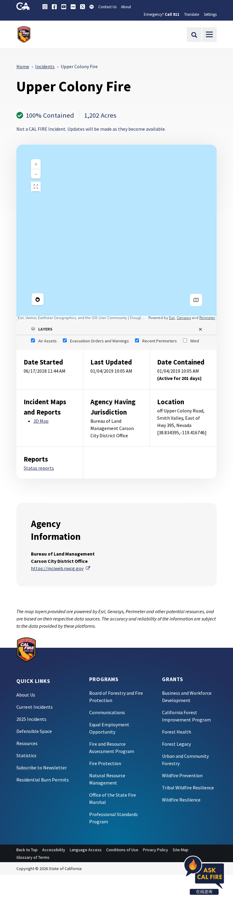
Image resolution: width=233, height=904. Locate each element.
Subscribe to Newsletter (41, 768)
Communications (107, 712)
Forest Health (176, 732)
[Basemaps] (196, 300)
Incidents (45, 66)
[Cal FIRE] (26, 649)
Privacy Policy (155, 849)
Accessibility (53, 849)
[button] (116, 329)
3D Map (41, 421)
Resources (27, 743)
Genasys (184, 318)
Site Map (180, 849)
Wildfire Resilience (181, 800)
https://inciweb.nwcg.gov (60, 568)
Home (22, 66)
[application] (116, 233)
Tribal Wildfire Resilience (188, 788)
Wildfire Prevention (182, 775)
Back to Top (27, 849)
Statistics (26, 755)
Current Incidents (34, 707)
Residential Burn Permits (42, 780)
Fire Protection (105, 763)
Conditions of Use (122, 849)
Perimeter (207, 318)
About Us (25, 695)
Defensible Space (34, 731)
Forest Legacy (176, 744)
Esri (172, 318)
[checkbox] (44, 341)
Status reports (39, 468)
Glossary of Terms (32, 857)
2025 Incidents (31, 719)
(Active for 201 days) (179, 378)
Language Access (86, 849)
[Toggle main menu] (209, 34)
